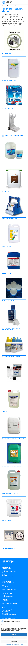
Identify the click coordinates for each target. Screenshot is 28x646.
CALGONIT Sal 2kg (7, 108)
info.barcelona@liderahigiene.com (9, 576)
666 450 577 (5, 575)
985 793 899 (5, 586)
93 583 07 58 (5, 574)
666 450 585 (5, 613)
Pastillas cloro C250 (8, 300)
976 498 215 (5, 611)
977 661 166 (5, 600)
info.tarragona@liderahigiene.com (9, 603)
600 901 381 (5, 588)
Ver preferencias (14, 641)
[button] (26, 621)
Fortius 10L (5, 191)
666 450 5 (4, 602)
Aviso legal (21, 644)
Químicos (5, 5)
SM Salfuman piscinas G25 (10, 493)
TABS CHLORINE (6, 520)
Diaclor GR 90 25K (7, 164)
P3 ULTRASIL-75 (6, 273)
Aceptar (14, 634)
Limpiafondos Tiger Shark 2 (10, 218)
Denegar (14, 637)
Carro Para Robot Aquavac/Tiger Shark (12, 136)
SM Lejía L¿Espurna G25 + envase (11, 466)
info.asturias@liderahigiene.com (9, 589)
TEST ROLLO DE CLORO (8, 548)
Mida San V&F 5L (7, 246)
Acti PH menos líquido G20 (10, 53)
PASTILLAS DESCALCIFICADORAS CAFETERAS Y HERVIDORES (11, 329)
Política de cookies (8, 644)
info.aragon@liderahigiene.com (9, 614)
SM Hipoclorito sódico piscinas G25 (13, 438)
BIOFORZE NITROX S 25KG (9, 80)
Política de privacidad (15, 644)
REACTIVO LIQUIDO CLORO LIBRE (11, 356)
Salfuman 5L (6, 411)
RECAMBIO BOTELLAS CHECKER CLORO (12, 384)
